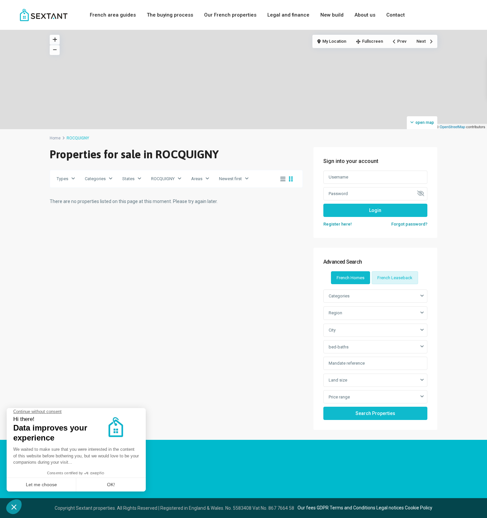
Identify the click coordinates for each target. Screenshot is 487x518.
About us (364, 15)
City (332, 330)
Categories (95, 178)
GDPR (323, 507)
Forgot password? (409, 224)
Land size (338, 380)
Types (62, 178)
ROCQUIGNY (163, 178)
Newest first (230, 178)
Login (375, 210)
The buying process (170, 15)
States (128, 178)
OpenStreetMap (452, 126)
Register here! (337, 224)
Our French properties (230, 15)
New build (332, 15)
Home (55, 138)
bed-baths (339, 346)
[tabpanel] (375, 354)
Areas (196, 178)
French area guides (113, 15)
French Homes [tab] (350, 277)
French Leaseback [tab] (394, 277)
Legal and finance (288, 15)
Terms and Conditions (352, 507)
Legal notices (390, 507)
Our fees (307, 507)
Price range (339, 396)
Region (335, 312)
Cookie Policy (418, 507)
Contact (395, 15)
